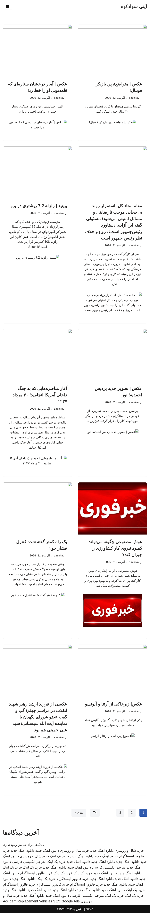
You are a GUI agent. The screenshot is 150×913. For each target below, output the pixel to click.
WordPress (64, 909)
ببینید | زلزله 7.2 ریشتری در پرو (39, 205)
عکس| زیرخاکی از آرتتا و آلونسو (113, 704)
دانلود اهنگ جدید (102, 850)
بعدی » (78, 812)
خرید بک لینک (59, 856)
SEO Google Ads (66, 901)
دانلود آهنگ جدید (103, 862)
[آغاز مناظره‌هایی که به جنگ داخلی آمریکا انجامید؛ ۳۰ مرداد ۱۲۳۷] (37, 355)
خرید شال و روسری (129, 850)
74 (95, 812)
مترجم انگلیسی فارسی (29, 862)
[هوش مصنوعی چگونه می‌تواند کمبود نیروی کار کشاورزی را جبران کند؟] (112, 508)
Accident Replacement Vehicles (27, 901)
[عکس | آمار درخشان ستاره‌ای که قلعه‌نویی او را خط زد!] (37, 51)
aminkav (134, 97)
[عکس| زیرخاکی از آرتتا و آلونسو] (112, 671)
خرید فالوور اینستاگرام (36, 873)
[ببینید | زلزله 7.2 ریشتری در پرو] (37, 172)
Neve (89, 909)
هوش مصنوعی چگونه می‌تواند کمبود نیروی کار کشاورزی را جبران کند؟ (115, 548)
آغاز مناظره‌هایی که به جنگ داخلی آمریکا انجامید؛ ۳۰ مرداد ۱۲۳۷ (40, 395)
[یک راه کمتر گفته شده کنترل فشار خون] (37, 508)
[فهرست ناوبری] (7, 6)
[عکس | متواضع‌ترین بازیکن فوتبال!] (112, 51)
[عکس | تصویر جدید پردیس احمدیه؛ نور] (112, 355)
